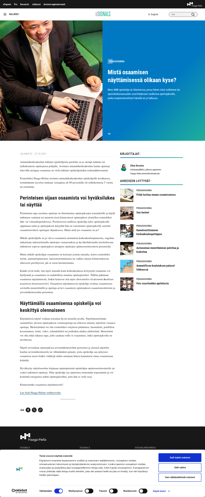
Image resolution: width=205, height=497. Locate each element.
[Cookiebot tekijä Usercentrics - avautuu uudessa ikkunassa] (19, 491)
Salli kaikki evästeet (180, 457)
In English (153, 14)
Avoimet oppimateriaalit (54, 4)
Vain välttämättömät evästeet (180, 477)
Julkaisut (36, 4)
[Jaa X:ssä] (34, 410)
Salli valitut (180, 467)
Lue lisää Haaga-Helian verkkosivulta (40, 392)
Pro (15, 4)
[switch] (89, 491)
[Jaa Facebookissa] (28, 410)
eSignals (7, 4)
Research (24, 4)
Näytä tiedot (159, 491)
